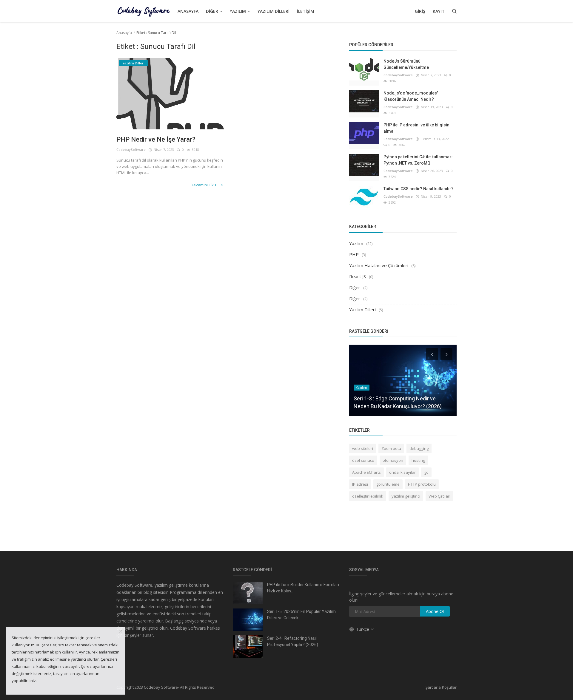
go (426, 472)
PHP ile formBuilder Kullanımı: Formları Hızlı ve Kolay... (303, 587)
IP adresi (360, 484)
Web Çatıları (439, 496)
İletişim (305, 11)
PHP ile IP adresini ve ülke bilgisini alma (417, 128)
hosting (418, 460)
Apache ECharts (366, 472)
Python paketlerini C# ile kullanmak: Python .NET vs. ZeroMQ (418, 159)
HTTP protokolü (422, 484)
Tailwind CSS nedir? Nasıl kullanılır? (418, 188)
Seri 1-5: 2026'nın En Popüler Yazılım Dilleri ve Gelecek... (301, 614)
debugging (419, 448)
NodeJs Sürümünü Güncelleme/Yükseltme (406, 64)
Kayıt (439, 11)
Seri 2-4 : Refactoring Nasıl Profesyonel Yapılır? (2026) (292, 641)
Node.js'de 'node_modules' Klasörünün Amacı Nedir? (410, 96)
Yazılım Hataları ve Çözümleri (378, 265)
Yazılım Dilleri (273, 11)
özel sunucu (363, 460)
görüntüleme (388, 484)
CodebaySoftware (131, 149)
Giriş (420, 11)
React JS (357, 276)
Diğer (212, 11)
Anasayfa (188, 11)
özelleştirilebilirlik (367, 496)
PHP (354, 254)
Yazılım (238, 11)
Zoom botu (391, 448)
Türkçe (363, 629)
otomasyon (393, 460)
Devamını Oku (204, 185)
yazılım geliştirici (406, 496)
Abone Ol (435, 611)
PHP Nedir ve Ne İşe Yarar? (155, 139)
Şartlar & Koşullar (441, 687)
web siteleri (362, 448)
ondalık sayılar (402, 472)
